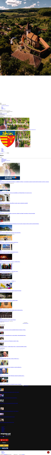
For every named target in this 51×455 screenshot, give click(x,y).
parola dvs (8, 112)
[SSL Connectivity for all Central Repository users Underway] (2, 409)
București (1, 357)
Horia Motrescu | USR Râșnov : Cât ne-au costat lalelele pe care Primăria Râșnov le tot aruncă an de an (16, 192)
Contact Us (2, 453)
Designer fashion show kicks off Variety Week (7, 422)
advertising (4, 436)
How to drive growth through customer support (7, 416)
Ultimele (2, 158)
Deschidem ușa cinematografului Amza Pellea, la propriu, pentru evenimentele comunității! (14, 203)
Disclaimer (2, 451)
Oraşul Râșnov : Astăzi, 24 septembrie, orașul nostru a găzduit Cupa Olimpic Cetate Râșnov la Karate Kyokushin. (17, 213)
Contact (2, 108)
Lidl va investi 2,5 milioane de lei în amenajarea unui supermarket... (10, 232)
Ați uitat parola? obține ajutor (3, 113)
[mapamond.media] (4, 446)
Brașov (1, 374)
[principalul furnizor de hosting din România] (12, 454)
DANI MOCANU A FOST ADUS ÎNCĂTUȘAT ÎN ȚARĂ (9, 403)
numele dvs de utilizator (10, 111)
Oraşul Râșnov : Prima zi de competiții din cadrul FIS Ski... (9, 242)
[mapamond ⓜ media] (25, 130)
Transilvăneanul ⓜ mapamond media (4, 183)
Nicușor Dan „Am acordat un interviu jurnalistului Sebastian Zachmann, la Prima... (13, 329)
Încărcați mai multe (2, 348)
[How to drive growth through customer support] (2, 415)
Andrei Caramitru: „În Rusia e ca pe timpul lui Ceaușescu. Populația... (11, 384)
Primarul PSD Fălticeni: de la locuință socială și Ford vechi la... (9, 392)
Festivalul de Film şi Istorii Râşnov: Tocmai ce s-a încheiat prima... (10, 261)
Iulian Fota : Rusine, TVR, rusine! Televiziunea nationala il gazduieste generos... (12, 375)
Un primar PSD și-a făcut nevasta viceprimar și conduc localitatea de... (11, 367)
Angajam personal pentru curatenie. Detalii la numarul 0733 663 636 (10, 290)
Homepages (2, 151)
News (2, 148)
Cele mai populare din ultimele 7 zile (5, 160)
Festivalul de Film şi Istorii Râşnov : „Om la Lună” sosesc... (9, 271)
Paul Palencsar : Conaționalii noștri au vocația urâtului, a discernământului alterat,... (13, 335)
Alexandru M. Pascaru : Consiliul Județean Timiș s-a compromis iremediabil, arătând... (13, 346)
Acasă (0, 153)
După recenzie (3, 161)
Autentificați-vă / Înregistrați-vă (5, 105)
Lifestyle (2, 150)
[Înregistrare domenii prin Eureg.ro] (18, 454)
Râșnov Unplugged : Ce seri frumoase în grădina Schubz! (9, 300)
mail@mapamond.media (6, 449)
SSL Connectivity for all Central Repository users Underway (9, 411)
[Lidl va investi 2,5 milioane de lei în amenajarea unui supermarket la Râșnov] (6, 230)
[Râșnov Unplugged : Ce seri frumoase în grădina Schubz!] (6, 298)
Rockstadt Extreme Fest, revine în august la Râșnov (8, 319)
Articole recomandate (4, 159)
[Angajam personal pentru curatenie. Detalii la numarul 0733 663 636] (6, 288)
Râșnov (1, 180)
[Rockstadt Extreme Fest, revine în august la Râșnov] (6, 317)
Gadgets (2, 149)
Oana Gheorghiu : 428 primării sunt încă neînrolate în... (8, 397)
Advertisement (3, 452)
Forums (2, 107)
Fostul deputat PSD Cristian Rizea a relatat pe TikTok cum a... (9, 358)
